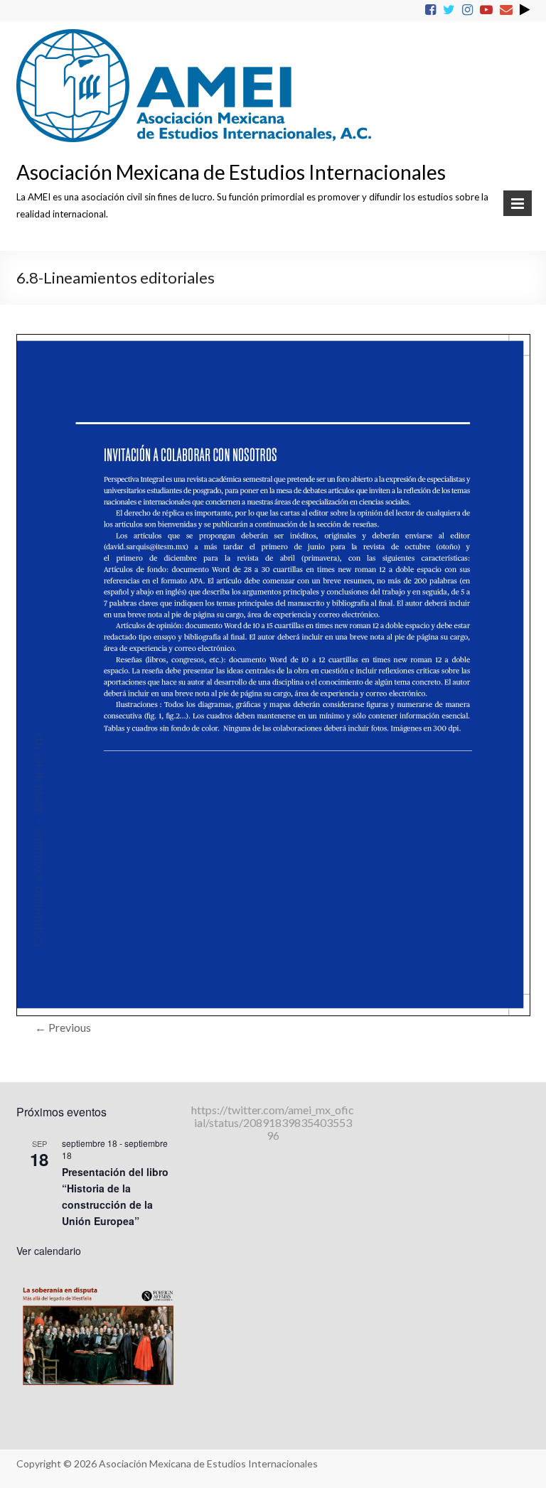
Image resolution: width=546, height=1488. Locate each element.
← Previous (63, 1027)
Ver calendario (48, 1251)
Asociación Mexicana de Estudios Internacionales (231, 172)
